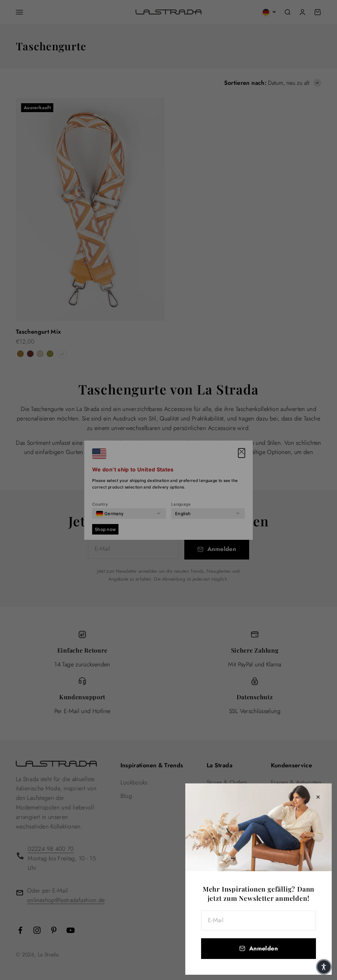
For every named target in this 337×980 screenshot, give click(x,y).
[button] (324, 967)
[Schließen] (318, 797)
